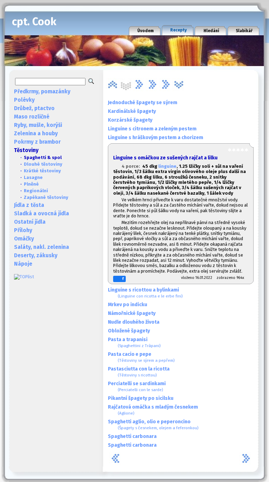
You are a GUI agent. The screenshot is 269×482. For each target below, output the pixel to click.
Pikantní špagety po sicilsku (140, 398)
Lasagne (33, 177)
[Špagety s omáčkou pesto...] (165, 84)
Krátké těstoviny (42, 170)
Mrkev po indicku (127, 305)
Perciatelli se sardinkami (137, 386)
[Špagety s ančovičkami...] (152, 84)
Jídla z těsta (29, 205)
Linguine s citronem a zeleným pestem (152, 129)
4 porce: (132, 166)
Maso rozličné (31, 117)
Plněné (31, 184)
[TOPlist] (24, 276)
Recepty (178, 30)
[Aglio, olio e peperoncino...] (112, 84)
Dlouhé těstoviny (43, 164)
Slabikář (244, 30)
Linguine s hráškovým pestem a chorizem (155, 138)
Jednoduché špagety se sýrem (142, 103)
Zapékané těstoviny (46, 197)
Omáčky (24, 239)
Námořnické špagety (132, 313)
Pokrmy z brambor (37, 142)
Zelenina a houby (36, 133)
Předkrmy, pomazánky (42, 91)
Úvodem (145, 30)
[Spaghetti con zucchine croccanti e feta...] (139, 84)
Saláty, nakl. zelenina (41, 247)
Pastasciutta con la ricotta (139, 371)
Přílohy (23, 230)
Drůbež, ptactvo (34, 108)
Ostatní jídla (30, 222)
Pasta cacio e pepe (141, 357)
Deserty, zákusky (35, 255)
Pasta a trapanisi (134, 342)
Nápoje (23, 264)
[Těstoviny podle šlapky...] (179, 84)
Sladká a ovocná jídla (41, 213)
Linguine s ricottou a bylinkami (145, 292)
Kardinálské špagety (132, 111)
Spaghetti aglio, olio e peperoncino (153, 424)
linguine (167, 166)
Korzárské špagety (130, 120)
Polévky (24, 100)
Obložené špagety (129, 331)
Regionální (36, 190)
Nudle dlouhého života (133, 322)
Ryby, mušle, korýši (38, 125)
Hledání (211, 30)
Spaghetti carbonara (132, 436)
